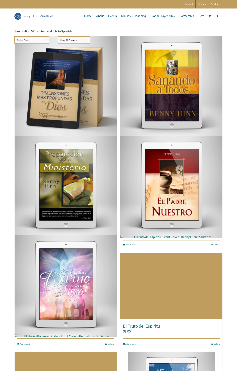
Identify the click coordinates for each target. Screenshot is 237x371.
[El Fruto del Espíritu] (171, 286)
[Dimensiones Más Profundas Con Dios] (66, 87)
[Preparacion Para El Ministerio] (66, 186)
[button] (217, 15)
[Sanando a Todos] (171, 87)
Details (217, 344)
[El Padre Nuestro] (171, 186)
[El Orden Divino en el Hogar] (66, 286)
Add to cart (130, 344)
